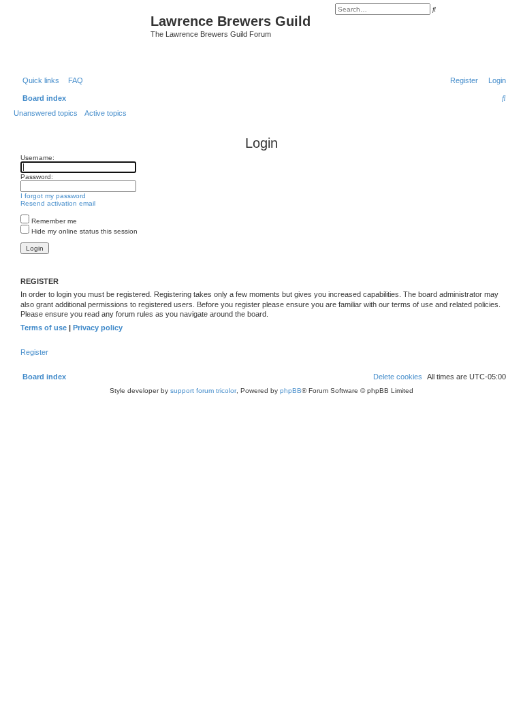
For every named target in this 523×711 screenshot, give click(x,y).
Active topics (105, 113)
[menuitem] (73, 80)
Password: (36, 176)
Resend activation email (57, 203)
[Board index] (83, 36)
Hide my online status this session (83, 231)
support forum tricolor (203, 390)
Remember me (53, 221)
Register (34, 352)
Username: (37, 157)
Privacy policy (98, 327)
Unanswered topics (46, 113)
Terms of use (43, 327)
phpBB (291, 390)
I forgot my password (53, 196)
